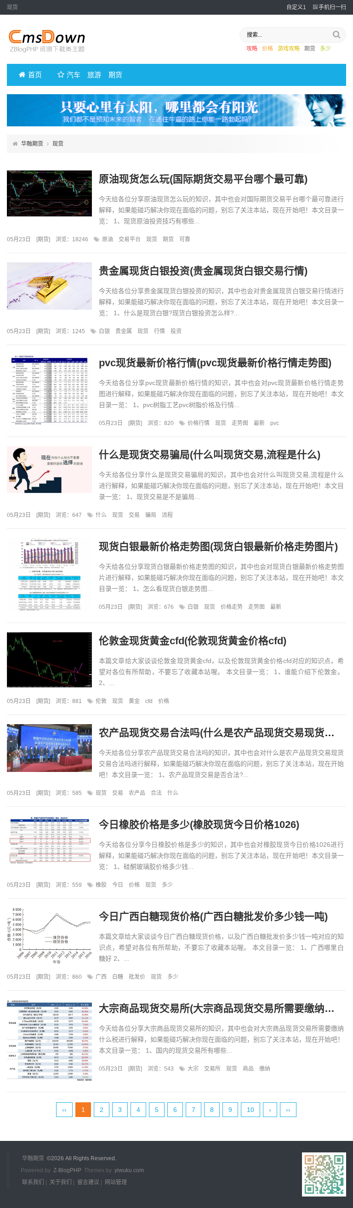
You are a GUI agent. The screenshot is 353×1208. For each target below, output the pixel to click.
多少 (325, 48)
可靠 (184, 239)
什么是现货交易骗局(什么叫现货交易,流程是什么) (209, 454)
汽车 (73, 75)
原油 (107, 239)
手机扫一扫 (332, 7)
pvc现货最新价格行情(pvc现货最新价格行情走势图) (215, 363)
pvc (274, 423)
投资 (176, 331)
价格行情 (199, 423)
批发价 (137, 977)
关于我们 (61, 1182)
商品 (248, 1069)
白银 (104, 331)
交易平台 (130, 239)
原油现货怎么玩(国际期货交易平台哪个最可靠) (203, 179)
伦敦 (101, 701)
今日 (117, 885)
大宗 (193, 1069)
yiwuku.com (129, 1170)
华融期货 (32, 144)
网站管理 (116, 1182)
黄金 (134, 701)
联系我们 (33, 1182)
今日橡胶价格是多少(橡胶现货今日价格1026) (199, 824)
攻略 (251, 48)
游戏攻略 (289, 48)
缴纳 (264, 1069)
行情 (159, 331)
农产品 (137, 793)
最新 (259, 423)
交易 (134, 515)
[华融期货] (53, 55)
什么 (101, 515)
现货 (151, 239)
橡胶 (101, 885)
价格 (267, 48)
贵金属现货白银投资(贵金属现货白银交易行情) (203, 271)
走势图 (240, 423)
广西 (101, 977)
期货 (309, 48)
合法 (156, 793)
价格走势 (232, 607)
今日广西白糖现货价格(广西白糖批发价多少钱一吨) (213, 916)
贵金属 (123, 331)
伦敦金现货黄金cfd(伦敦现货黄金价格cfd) (192, 641)
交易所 (212, 1069)
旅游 (94, 75)
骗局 (150, 515)
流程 (167, 515)
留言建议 (88, 1182)
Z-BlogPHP (67, 1170)
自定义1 (296, 7)
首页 (35, 75)
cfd (149, 701)
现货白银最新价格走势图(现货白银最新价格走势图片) (218, 546)
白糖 (117, 977)
